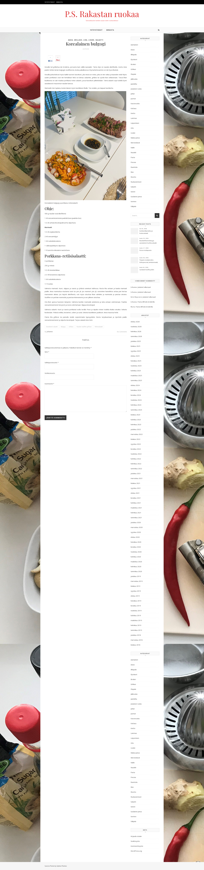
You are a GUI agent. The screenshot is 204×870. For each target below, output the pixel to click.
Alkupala (134, 54)
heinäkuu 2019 (136, 601)
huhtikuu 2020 (136, 557)
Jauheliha (134, 84)
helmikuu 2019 (136, 625)
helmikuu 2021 (136, 513)
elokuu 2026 (135, 322)
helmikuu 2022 (136, 464)
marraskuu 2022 (137, 434)
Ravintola (134, 167)
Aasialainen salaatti (52, 327)
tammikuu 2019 (136, 630)
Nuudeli (133, 152)
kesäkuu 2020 (136, 547)
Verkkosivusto (50, 373)
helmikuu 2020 (136, 566)
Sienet (133, 192)
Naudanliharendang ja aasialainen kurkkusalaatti (148, 242)
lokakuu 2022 (135, 439)
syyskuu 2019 (136, 591)
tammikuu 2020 (136, 571)
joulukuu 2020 (136, 522)
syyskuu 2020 (136, 532)
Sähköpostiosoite (52, 362)
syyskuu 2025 (136, 351)
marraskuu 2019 (137, 581)
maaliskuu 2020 (136, 562)
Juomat (133, 99)
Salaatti (99, 40)
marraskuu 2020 (137, 527)
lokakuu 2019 (135, 586)
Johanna (50, 332)
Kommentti (49, 384)
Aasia (70, 40)
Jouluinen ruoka (136, 89)
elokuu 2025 (135, 356)
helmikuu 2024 (136, 405)
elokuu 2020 (135, 537)
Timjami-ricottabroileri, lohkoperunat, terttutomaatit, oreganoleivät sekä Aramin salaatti (148, 261)
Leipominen (135, 123)
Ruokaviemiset (136, 182)
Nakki (133, 147)
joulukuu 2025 (136, 341)
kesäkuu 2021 (136, 498)
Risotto (133, 177)
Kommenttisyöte (137, 846)
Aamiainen (134, 45)
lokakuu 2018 (135, 645)
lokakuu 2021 (135, 483)
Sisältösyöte (135, 841)
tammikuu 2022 (136, 468)
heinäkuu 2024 (136, 390)
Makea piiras (135, 138)
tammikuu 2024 (136, 410)
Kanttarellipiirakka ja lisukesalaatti (146, 232)
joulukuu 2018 (136, 635)
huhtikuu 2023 (136, 419)
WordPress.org (136, 851)
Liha (85, 40)
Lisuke (91, 40)
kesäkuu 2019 (136, 606)
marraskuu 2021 (137, 478)
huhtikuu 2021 (136, 503)
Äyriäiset (134, 59)
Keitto (133, 113)
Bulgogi (63, 327)
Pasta (133, 157)
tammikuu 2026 (136, 336)
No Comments (122, 332)
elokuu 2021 (135, 493)
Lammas (134, 118)
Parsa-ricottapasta (145, 250)
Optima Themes (62, 866)
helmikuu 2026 (136, 331)
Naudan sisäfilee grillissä (84, 327)
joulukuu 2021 (136, 473)
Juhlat (133, 94)
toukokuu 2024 (136, 400)
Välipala (133, 206)
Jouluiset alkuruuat (144, 287)
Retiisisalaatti (99, 327)
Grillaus (78, 40)
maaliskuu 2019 (136, 620)
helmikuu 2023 (136, 424)
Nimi (47, 352)
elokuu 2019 (135, 596)
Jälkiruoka (134, 79)
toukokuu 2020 (136, 552)
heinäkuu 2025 (136, 361)
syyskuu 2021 (136, 488)
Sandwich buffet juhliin (146, 270)
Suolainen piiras (136, 196)
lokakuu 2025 (135, 346)
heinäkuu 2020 (136, 542)
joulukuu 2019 (136, 576)
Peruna (133, 162)
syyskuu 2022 (136, 444)
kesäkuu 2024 (136, 395)
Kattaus (133, 108)
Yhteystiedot (50, 2)
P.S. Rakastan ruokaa (102, 14)
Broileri (133, 64)
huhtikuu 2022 (136, 459)
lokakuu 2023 (135, 415)
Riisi (132, 172)
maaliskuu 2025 (136, 375)
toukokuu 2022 (136, 454)
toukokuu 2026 (136, 326)
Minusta (59, 2)
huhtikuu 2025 (136, 371)
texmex (133, 201)
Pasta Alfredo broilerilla (146, 302)
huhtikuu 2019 (136, 615)
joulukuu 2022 (136, 429)
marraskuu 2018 (137, 640)
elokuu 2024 (135, 385)
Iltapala (133, 74)
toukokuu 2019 (136, 610)
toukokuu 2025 (136, 366)
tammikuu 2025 (136, 380)
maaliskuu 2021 (136, 508)
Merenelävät (135, 143)
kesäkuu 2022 (136, 449)
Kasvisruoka (135, 103)
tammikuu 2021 (136, 517)
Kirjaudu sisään (136, 836)
